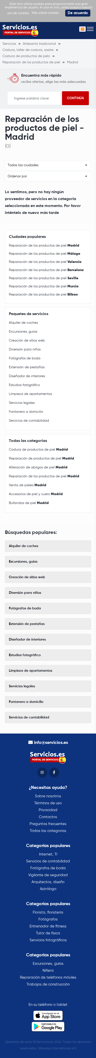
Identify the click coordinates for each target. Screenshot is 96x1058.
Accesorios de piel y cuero (36, 494)
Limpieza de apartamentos (30, 394)
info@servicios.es (51, 742)
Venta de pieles (27, 485)
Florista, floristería (48, 912)
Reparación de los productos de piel (44, 245)
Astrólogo (48, 889)
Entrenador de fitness (48, 926)
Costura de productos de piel (38, 449)
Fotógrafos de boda (24, 358)
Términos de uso (48, 803)
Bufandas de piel (29, 503)
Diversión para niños (25, 349)
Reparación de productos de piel (41, 458)
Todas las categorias (48, 831)
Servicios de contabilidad (29, 420)
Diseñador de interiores (27, 376)
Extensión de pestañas (27, 367)
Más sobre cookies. (46, 13)
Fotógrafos (48, 919)
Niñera (48, 970)
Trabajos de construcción (48, 984)
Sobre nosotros (48, 796)
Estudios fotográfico (24, 385)
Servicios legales (22, 403)
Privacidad (48, 810)
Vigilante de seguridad (48, 875)
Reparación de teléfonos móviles (48, 977)
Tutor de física (48, 933)
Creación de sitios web (27, 340)
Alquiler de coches (23, 322)
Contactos (48, 817)
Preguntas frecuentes (48, 824)
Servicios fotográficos (48, 940)
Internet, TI (48, 854)
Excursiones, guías (23, 331)
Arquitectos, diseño (48, 882)
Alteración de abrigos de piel (38, 467)
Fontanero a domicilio (26, 412)
